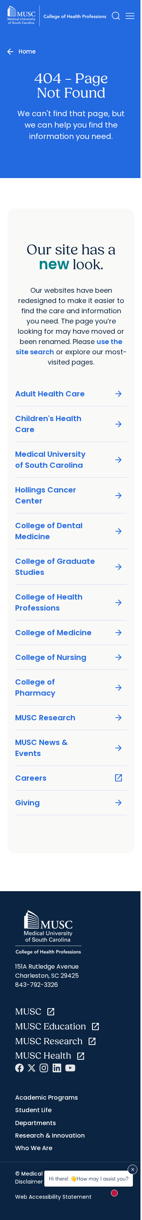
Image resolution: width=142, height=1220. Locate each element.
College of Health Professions (69, 602)
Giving (69, 802)
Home (27, 51)
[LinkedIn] (56, 1068)
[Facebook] (19, 1068)
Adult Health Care (69, 393)
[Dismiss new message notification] (132, 1169)
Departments (35, 1123)
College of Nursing (69, 657)
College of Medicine (69, 632)
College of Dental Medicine (69, 531)
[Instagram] (43, 1068)
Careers (69, 778)
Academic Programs (46, 1097)
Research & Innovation (50, 1135)
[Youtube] (70, 1068)
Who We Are (33, 1148)
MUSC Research (69, 717)
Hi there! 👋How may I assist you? (88, 1178)
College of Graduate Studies (69, 567)
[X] (32, 1068)
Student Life (33, 1110)
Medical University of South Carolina (69, 459)
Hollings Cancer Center (69, 495)
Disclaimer (29, 1181)
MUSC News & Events (69, 748)
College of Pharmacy (69, 687)
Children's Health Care (69, 424)
